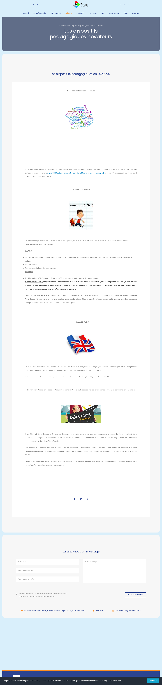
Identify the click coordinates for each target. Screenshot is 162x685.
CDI (102, 13)
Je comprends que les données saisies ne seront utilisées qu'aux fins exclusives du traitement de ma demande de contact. (42, 595)
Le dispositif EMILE (81, 322)
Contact (135, 13)
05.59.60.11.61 (100, 610)
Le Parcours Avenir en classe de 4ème (43, 390)
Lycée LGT (80, 13)
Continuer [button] (153, 681)
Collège (68, 13)
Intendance (56, 13)
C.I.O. (126, 13)
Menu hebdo (114, 13)
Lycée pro (93, 13)
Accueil (26, 13)
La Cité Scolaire (39, 13)
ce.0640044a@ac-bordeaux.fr (128, 610)
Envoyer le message (135, 595)
